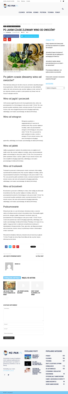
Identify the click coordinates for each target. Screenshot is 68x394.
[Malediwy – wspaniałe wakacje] (28, 357)
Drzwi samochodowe (52, 384)
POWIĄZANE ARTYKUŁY (12, 278)
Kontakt (28, 1)
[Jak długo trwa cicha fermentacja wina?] (9, 285)
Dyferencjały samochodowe (55, 376)
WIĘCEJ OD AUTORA (28, 278)
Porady (57, 12)
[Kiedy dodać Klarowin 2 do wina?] (37, 285)
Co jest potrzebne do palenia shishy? (37, 363)
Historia (29, 12)
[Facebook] (60, 1)
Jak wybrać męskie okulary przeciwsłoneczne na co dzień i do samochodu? (54, 63)
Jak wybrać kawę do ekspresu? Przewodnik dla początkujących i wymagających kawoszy (55, 54)
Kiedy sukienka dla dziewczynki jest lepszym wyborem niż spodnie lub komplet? (55, 45)
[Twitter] (63, 1)
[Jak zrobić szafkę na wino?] (23, 285)
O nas (18, 1)
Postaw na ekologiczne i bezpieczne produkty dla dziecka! (36, 371)
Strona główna (6, 24)
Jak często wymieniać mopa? (12, 256)
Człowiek (22, 12)
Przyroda (43, 12)
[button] (63, 9)
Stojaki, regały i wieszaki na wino (13, 26)
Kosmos (35, 12)
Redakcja (8, 32)
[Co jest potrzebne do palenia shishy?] (28, 363)
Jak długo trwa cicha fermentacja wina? (9, 292)
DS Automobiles (51, 369)
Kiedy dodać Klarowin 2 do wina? (35, 292)
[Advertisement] (34, 19)
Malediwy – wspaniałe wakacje (35, 356)
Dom (5, 26)
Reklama (23, 1)
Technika (51, 12)
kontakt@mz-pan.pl (8, 370)
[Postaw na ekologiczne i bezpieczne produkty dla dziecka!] (28, 370)
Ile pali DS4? (39, 256)
